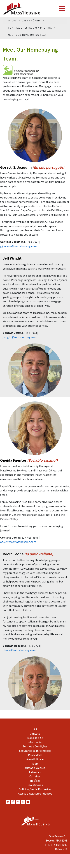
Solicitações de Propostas (35, 789)
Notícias (35, 780)
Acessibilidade (35, 759)
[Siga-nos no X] (22, 802)
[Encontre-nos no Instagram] (17, 802)
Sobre (35, 763)
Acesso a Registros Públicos (35, 793)
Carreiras (35, 776)
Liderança (35, 772)
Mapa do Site (35, 738)
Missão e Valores (35, 768)
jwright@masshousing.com (19, 337)
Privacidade (35, 755)
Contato (35, 733)
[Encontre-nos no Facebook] (12, 802)
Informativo (35, 742)
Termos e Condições (35, 746)
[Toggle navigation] (62, 8)
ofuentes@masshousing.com (18, 542)
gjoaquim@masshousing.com (18, 246)
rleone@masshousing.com (19, 650)
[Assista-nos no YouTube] (28, 802)
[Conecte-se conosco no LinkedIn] (7, 802)
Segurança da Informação (35, 750)
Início (35, 729)
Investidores (35, 785)
